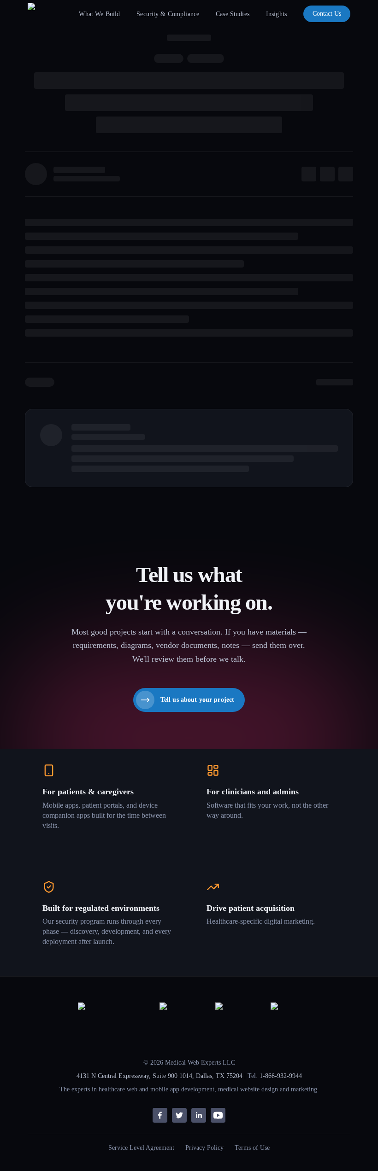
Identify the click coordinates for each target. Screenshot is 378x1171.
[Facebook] (160, 1115)
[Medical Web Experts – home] (47, 14)
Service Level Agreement (141, 1147)
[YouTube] (218, 1115)
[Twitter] (179, 1115)
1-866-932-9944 (281, 1075)
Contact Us (327, 13)
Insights (276, 14)
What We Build (99, 14)
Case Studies (232, 14)
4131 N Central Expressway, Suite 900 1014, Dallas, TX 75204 (159, 1075)
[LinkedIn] (198, 1115)
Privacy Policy (204, 1147)
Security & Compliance (167, 14)
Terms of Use (252, 1147)
